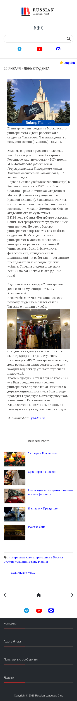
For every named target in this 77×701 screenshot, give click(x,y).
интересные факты (22, 557)
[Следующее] (5, 595)
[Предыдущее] (72, 595)
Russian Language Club (49, 695)
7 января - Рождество (42, 453)
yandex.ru (38, 418)
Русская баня (36, 527)
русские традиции (16, 561)
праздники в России (49, 557)
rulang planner (38, 122)
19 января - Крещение (43, 508)
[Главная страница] (38, 595)
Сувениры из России (42, 471)
